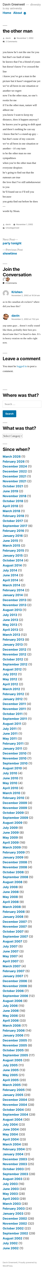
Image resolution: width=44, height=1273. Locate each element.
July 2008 (10, 887)
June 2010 (10, 778)
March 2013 (11, 634)
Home (7, 13)
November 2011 (14, 709)
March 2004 (12, 1144)
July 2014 (10, 570)
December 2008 (15, 862)
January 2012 (13, 699)
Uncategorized (12, 228)
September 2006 (15, 996)
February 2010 (13, 798)
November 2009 (15, 808)
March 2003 (12, 1204)
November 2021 (14, 481)
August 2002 (12, 1238)
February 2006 (14, 1030)
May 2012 (10, 679)
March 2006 (12, 1025)
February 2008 (14, 912)
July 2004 (10, 1124)
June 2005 (11, 1070)
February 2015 (13, 550)
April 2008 (11, 902)
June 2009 (11, 832)
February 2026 (14, 461)
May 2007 (10, 956)
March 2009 (12, 847)
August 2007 (12, 941)
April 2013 (10, 630)
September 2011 (15, 719)
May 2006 (10, 1016)
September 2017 (15, 526)
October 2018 (13, 501)
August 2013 (12, 610)
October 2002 (13, 1228)
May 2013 (10, 625)
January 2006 (13, 1035)
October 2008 (13, 872)
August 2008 (12, 882)
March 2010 (11, 793)
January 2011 (12, 748)
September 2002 (15, 1233)
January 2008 (13, 917)
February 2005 (14, 1090)
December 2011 (14, 704)
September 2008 (15, 877)
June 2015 (10, 540)
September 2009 (15, 818)
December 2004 (15, 1100)
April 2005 (11, 1080)
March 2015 (11, 545)
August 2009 (12, 823)
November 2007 (15, 926)
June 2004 (11, 1129)
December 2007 (15, 921)
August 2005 (12, 1060)
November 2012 (14, 654)
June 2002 (11, 1248)
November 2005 (15, 1045)
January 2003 (13, 1213)
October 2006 (13, 991)
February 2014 (13, 590)
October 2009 (13, 813)
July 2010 (10, 773)
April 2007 (11, 961)
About (17, 13)
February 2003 (14, 1208)
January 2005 (13, 1095)
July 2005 (10, 1065)
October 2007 (13, 931)
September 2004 (15, 1114)
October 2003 (13, 1169)
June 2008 (11, 892)
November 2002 (15, 1223)
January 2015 (13, 555)
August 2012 (12, 669)
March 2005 (12, 1085)
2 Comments (11, 41)
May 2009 (10, 837)
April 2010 (10, 788)
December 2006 (15, 981)
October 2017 (13, 521)
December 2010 (15, 753)
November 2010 (15, 758)
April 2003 (11, 1199)
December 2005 (15, 1040)
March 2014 (11, 585)
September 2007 (15, 936)
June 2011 (10, 733)
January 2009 (13, 857)
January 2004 (13, 1154)
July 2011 (10, 729)
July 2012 (10, 674)
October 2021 (13, 486)
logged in (22, 366)
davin (8, 38)
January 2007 (13, 976)
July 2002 (10, 1243)
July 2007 (10, 946)
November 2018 (14, 496)
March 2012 (11, 689)
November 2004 (15, 1105)
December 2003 (15, 1159)
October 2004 (13, 1110)
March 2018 (11, 511)
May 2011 (10, 738)
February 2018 (13, 516)
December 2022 (15, 471)
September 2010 (15, 763)
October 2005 (13, 1050)
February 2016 (13, 531)
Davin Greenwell (14, 4)
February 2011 (13, 743)
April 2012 (10, 684)
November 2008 (15, 867)
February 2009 (14, 852)
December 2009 (15, 803)
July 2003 (10, 1184)
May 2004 (10, 1134)
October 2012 (13, 659)
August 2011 (12, 724)
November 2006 (15, 986)
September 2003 (15, 1174)
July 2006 (10, 1006)
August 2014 (12, 565)
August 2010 (12, 768)
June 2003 (11, 1189)
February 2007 (14, 971)
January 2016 (13, 536)
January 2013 (13, 644)
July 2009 (10, 827)
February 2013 (13, 639)
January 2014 (13, 595)
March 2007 (12, 966)
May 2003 (10, 1194)
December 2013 (14, 600)
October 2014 (13, 560)
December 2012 (14, 649)
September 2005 (15, 1055)
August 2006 (12, 1001)
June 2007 (11, 951)
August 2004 (12, 1119)
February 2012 (13, 694)
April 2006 (11, 1020)
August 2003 (12, 1179)
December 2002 (15, 1218)
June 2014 (10, 575)
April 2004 (11, 1139)
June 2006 (11, 1011)
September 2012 (15, 664)
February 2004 (14, 1149)
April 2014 (10, 580)
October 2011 (13, 714)
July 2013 (10, 615)
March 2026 (12, 456)
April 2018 (10, 506)
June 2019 (10, 491)
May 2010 (10, 783)
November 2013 (14, 605)
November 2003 (15, 1164)
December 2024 (15, 466)
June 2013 (10, 620)
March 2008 (12, 907)
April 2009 (11, 842)
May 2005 (10, 1075)
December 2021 (14, 476)
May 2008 (10, 897)
